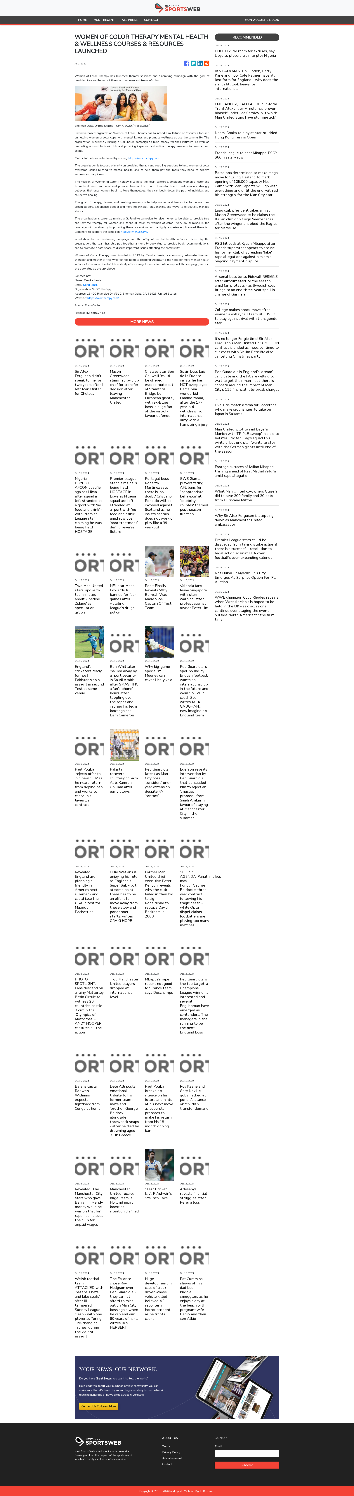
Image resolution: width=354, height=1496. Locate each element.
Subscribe (247, 1465)
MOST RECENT (104, 20)
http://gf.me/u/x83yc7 (135, 232)
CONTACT (151, 20)
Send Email (90, 285)
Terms (166, 1446)
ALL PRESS (130, 20)
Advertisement (172, 1458)
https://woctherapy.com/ (103, 298)
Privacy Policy (171, 1452)
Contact (167, 1464)
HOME (82, 20)
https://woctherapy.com (144, 158)
